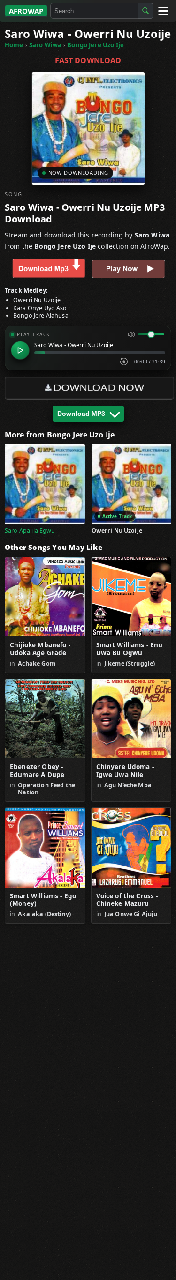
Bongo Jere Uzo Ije (95, 45)
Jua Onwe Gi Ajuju (131, 913)
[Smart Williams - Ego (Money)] (45, 848)
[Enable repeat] (124, 361)
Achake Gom (36, 663)
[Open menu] (162, 10)
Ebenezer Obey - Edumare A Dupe (37, 771)
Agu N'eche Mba (128, 785)
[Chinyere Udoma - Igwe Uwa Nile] (131, 719)
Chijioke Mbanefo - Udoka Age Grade (40, 649)
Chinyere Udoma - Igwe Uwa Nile (125, 771)
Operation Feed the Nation (46, 789)
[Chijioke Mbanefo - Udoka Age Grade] (45, 597)
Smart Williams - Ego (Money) (43, 900)
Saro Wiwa (45, 45)
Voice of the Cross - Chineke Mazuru (127, 900)
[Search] (145, 11)
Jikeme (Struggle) (129, 663)
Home (14, 45)
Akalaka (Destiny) (44, 913)
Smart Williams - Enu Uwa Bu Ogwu (129, 649)
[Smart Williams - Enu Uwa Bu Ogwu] (131, 597)
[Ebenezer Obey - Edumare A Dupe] (45, 719)
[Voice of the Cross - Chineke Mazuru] (131, 848)
